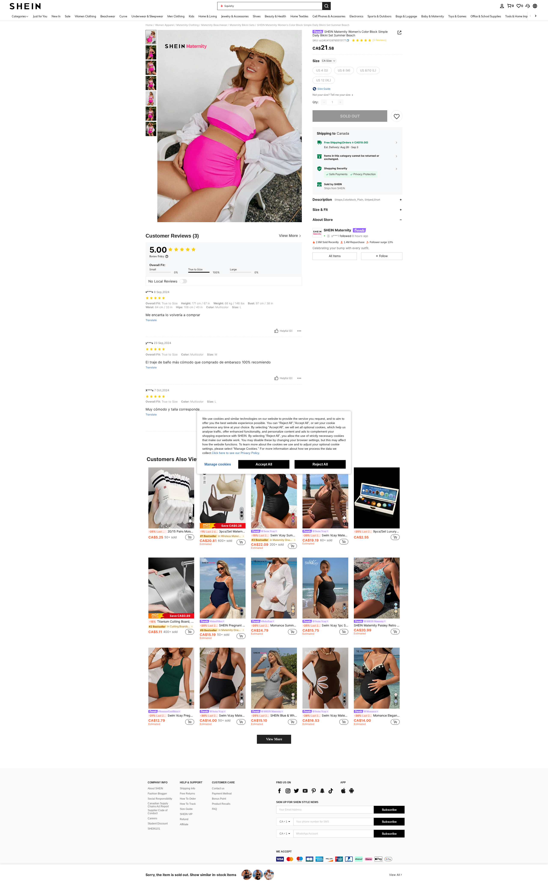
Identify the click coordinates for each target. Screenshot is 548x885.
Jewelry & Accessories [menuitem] (235, 16)
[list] (306, 791)
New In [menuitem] (56, 16)
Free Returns (187, 793)
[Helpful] (276, 330)
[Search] (326, 6)
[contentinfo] (340, 859)
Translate (151, 320)
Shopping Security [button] (335, 168)
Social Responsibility (160, 798)
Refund (184, 819)
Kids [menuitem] (191, 16)
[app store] (343, 792)
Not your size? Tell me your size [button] (332, 94)
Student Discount (158, 823)
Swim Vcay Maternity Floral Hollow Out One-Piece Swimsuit (325, 715)
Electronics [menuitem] (356, 16)
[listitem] (171, 508)
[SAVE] (396, 116)
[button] (527, 6)
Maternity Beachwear (214, 25)
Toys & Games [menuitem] (457, 16)
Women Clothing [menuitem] (85, 16)
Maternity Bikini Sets (242, 25)
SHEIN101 (154, 828)
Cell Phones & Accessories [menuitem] (329, 16)
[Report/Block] (299, 330)
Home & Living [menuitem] (207, 16)
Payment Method (222, 793)
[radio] (322, 70)
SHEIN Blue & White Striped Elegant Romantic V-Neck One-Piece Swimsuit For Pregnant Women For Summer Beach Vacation (274, 715)
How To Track (188, 803)
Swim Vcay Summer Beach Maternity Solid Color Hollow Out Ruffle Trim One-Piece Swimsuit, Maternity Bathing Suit (274, 535)
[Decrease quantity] (324, 102)
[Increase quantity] (340, 102)
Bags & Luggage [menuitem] (406, 16)
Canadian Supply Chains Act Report (158, 805)
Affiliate (184, 824)
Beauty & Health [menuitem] (275, 16)
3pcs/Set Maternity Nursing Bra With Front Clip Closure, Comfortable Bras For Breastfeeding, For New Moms (223, 531)
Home (149, 25)
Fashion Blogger (157, 793)
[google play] (351, 792)
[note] (223, 525)
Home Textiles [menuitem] (299, 16)
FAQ (214, 809)
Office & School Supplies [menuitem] (486, 16)
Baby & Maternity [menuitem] (432, 16)
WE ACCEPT (284, 851)
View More (274, 739)
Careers (152, 818)
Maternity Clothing (187, 25)
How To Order (188, 798)
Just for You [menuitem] (40, 16)
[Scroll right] (535, 16)
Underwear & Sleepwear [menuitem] (147, 16)
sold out (350, 116)
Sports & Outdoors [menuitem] (379, 16)
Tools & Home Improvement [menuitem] (522, 16)
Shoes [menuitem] (257, 16)
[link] (510, 5)
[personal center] (502, 6)
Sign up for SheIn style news (297, 802)
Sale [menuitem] (67, 16)
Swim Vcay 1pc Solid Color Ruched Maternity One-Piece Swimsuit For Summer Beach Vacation (325, 625)
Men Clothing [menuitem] (176, 16)
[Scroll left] (530, 16)
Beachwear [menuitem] (107, 16)
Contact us (218, 788)
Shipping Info (187, 788)
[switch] (183, 281)
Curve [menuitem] (123, 16)
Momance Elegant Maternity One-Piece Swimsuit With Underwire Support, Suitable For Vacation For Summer (377, 715)
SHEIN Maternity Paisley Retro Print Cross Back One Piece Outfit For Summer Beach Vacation (377, 625)
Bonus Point (219, 798)
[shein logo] (25, 6)
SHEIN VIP (186, 814)
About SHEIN (155, 788)
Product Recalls (221, 803)
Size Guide (186, 809)
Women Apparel (164, 25)
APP (343, 782)
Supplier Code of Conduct (157, 812)
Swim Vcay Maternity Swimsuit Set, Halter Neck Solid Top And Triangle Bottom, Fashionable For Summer (223, 715)
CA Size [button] (327, 60)
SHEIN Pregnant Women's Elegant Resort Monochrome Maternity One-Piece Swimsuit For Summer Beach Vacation (223, 625)
